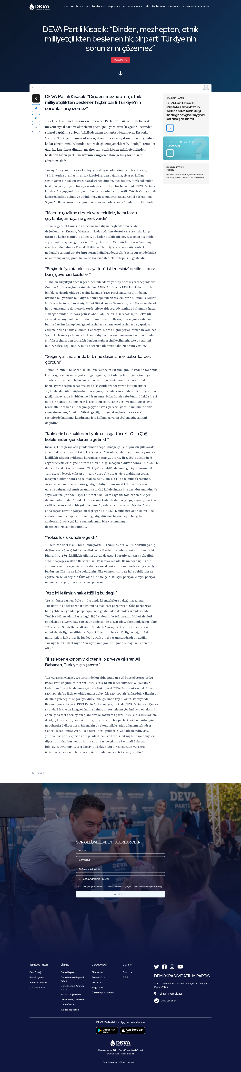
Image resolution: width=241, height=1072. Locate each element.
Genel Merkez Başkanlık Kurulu (72, 979)
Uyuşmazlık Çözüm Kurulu (73, 999)
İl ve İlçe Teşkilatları (70, 1009)
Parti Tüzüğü (36, 972)
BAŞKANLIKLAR (117, 6)
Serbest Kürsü (99, 977)
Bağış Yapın (97, 987)
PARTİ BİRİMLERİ (95, 6)
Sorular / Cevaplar (39, 982)
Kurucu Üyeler (68, 1004)
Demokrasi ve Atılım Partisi (40, 6)
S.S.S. (125, 977)
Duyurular (127, 972)
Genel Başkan (67, 972)
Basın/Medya (120, 60)
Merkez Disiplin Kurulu (71, 994)
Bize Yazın (97, 982)
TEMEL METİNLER (72, 6)
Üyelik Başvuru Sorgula (103, 992)
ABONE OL (120, 894)
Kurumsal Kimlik (37, 987)
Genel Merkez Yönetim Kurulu (72, 987)
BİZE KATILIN (135, 6)
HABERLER (174, 6)
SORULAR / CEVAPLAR (196, 6)
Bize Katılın (97, 972)
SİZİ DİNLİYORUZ (155, 6)
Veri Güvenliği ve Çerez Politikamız (120, 1062)
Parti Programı (37, 977)
